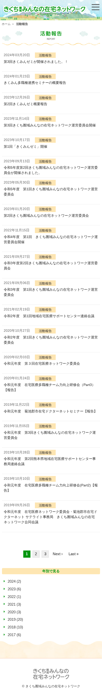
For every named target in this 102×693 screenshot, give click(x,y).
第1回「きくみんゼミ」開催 (25, 146)
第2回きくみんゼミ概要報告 (25, 104)
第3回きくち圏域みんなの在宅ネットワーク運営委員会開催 (50, 125)
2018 (12, 627)
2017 (12, 635)
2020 (12, 612)
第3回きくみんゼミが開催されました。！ (36, 62)
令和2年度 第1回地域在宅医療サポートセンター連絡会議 (49, 316)
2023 (12, 589)
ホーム (6, 24)
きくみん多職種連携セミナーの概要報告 (35, 83)
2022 (12, 597)
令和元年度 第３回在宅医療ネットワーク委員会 (42, 363)
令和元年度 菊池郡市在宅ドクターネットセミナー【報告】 (50, 411)
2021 (12, 604)
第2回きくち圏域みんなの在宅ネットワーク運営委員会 (46, 215)
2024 (12, 581)
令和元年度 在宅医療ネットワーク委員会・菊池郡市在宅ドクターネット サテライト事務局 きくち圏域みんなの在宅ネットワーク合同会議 (50, 517)
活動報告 (22, 24)
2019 (12, 619)
